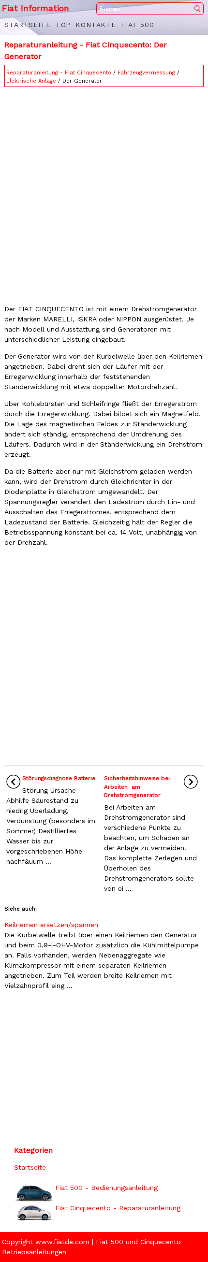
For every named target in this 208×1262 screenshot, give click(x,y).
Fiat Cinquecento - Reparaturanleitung (117, 1208)
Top (63, 25)
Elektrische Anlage (31, 81)
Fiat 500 (137, 25)
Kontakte (95, 25)
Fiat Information (35, 8)
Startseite (27, 25)
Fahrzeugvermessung (146, 73)
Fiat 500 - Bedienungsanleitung (106, 1187)
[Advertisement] (104, 193)
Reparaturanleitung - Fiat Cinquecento (58, 73)
